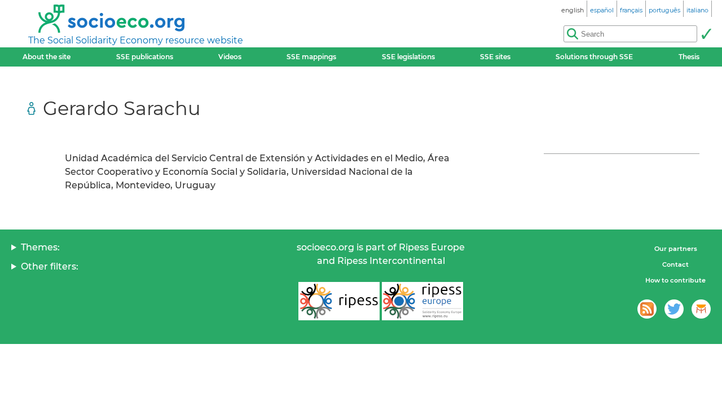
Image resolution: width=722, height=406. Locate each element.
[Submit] (706, 33)
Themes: (40, 247)
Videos (229, 56)
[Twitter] (674, 309)
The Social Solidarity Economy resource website (135, 40)
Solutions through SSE (594, 56)
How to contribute (675, 280)
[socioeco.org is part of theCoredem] (701, 309)
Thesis (689, 56)
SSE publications (144, 56)
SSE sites (495, 56)
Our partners (675, 249)
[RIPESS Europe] (422, 301)
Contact (675, 264)
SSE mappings (311, 56)
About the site (47, 56)
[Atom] (647, 309)
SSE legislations (408, 56)
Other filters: (49, 266)
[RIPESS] (339, 301)
